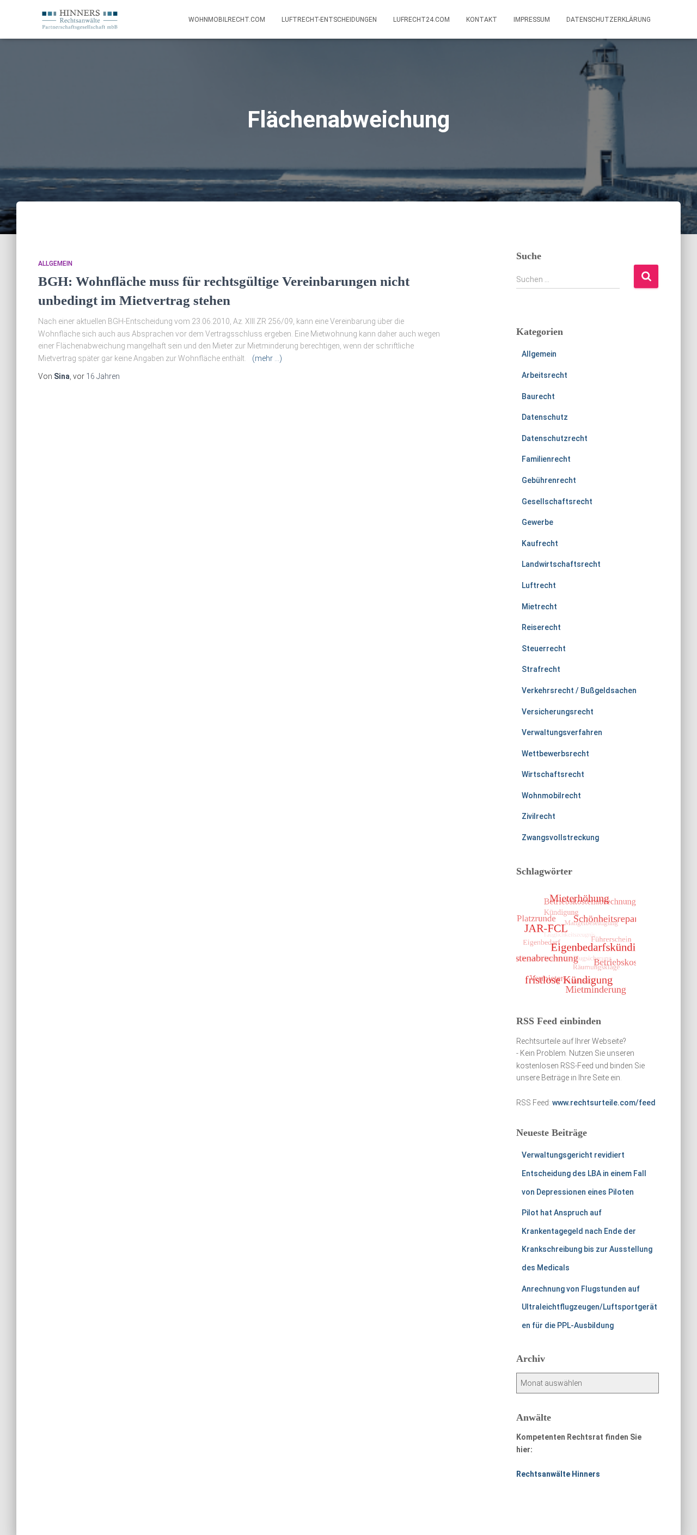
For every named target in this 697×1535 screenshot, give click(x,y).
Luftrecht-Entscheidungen (329, 19)
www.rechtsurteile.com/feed (604, 1102)
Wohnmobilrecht (551, 795)
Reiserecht (541, 627)
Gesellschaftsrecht (557, 501)
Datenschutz (545, 417)
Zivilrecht (538, 816)
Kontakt (481, 19)
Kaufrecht (540, 543)
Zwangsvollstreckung (560, 837)
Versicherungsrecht (558, 711)
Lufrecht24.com (421, 19)
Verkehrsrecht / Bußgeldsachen (579, 690)
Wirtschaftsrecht (553, 774)
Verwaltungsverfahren (562, 732)
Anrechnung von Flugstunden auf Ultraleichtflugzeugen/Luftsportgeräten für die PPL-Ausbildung (589, 1307)
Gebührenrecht (549, 480)
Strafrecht (541, 669)
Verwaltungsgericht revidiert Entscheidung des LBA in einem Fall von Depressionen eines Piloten (584, 1173)
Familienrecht (546, 459)
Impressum (531, 19)
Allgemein (55, 263)
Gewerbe (537, 522)
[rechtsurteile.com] (80, 19)
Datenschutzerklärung (608, 19)
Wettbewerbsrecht (555, 753)
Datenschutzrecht (555, 438)
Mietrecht (539, 606)
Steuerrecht (544, 648)
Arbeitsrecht (544, 375)
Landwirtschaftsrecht (561, 564)
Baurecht (538, 396)
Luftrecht (539, 585)
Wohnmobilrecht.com (226, 19)
